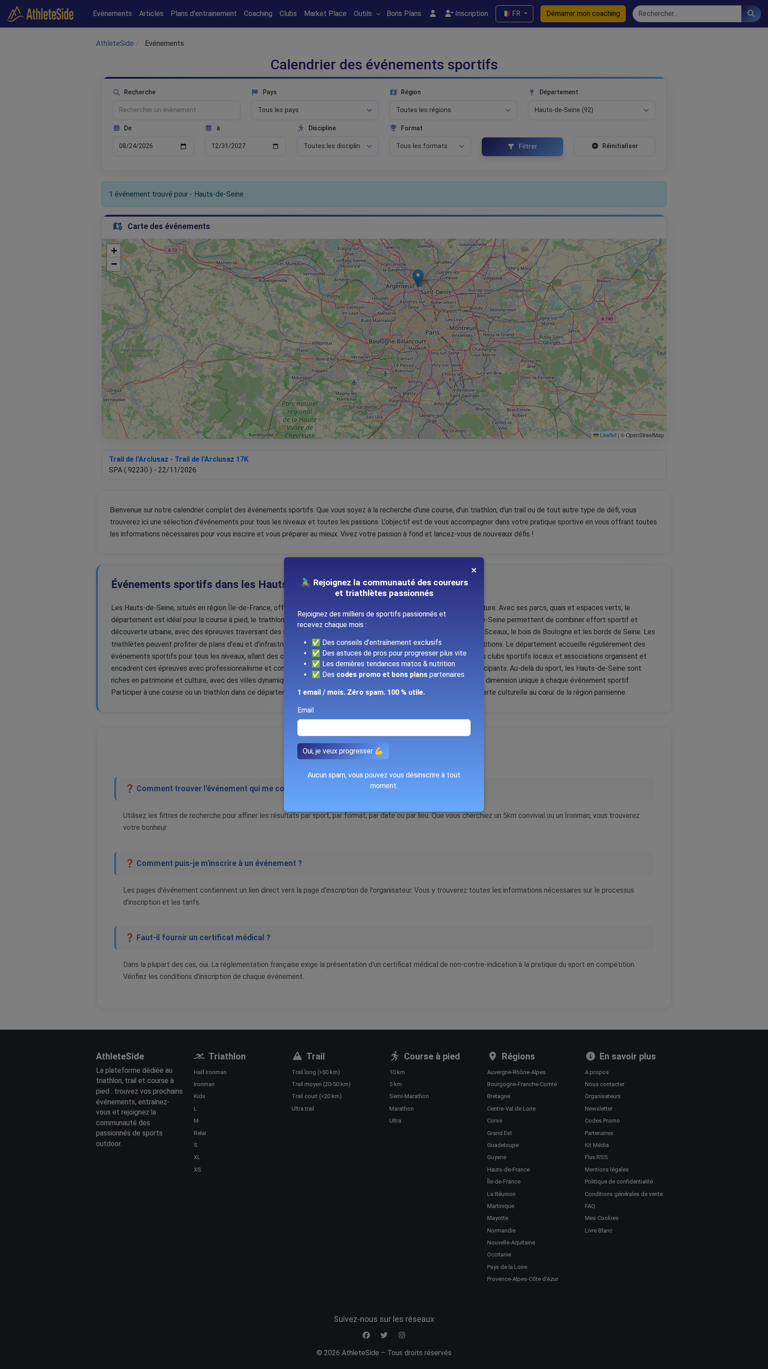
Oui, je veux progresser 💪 (343, 751)
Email (305, 710)
